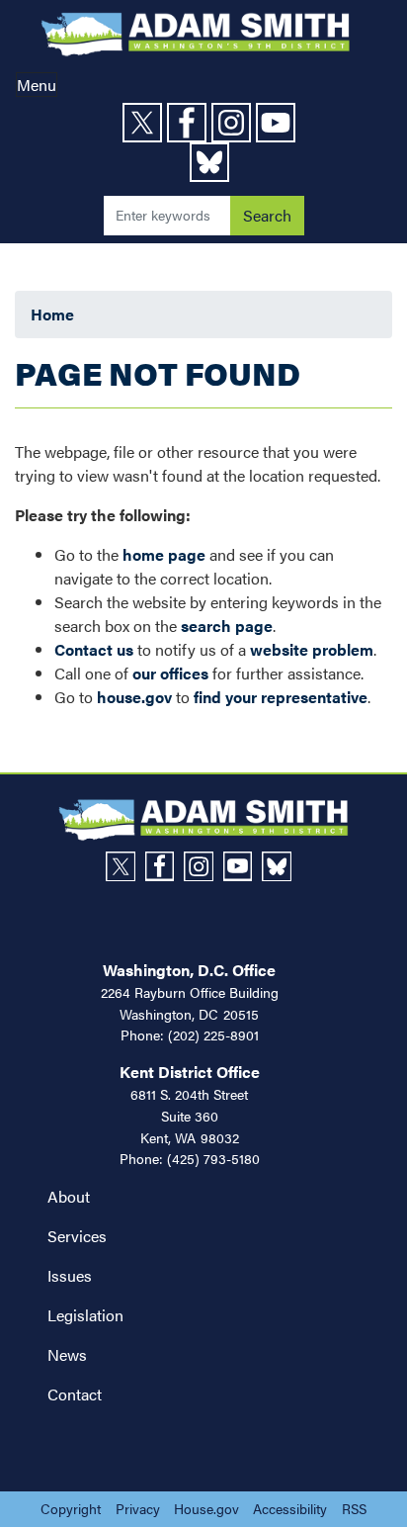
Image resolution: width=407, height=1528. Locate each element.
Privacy (138, 1508)
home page (163, 554)
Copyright (71, 1508)
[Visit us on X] (144, 122)
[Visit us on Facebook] (189, 122)
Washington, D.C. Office (189, 969)
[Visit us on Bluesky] (212, 162)
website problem (311, 649)
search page (227, 625)
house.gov (134, 696)
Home (52, 314)
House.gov (206, 1508)
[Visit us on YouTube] (278, 122)
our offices (170, 673)
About (68, 1196)
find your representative (280, 696)
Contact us (93, 649)
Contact (74, 1394)
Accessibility (290, 1508)
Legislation (85, 1314)
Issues (69, 1275)
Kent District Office (190, 1071)
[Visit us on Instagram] (233, 122)
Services (77, 1235)
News (67, 1354)
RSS (354, 1508)
